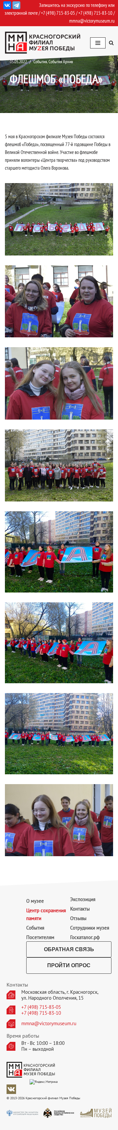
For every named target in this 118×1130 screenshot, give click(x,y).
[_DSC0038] (59, 219)
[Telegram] (16, 5)
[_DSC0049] (59, 383)
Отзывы (78, 918)
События (35, 928)
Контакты (80, 909)
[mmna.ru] (42, 43)
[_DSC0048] (59, 301)
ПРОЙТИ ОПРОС (68, 965)
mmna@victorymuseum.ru (92, 21)
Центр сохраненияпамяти (46, 914)
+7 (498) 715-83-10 (41, 1013)
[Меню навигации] (98, 42)
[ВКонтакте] (7, 5)
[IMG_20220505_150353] (59, 552)
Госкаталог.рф (85, 937)
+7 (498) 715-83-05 (41, 1007)
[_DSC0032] (59, 820)
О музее (35, 901)
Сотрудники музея (89, 928)
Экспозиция (82, 899)
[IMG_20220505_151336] (59, 733)
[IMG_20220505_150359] (59, 643)
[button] (111, 42)
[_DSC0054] (59, 465)
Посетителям (40, 937)
